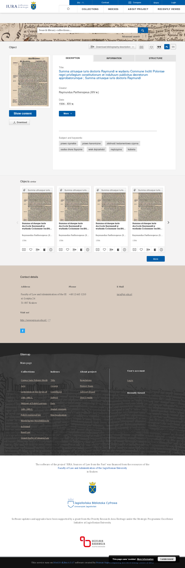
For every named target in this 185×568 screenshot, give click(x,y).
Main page (26, 363)
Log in (130, 380)
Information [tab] (114, 58)
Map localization (59, 414)
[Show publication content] (44, 249)
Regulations (86, 380)
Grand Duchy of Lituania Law (35, 438)
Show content (23, 113)
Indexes (113, 9)
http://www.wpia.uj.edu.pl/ (33, 320)
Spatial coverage (59, 409)
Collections (90, 9)
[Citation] (159, 46)
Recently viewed (169, 9)
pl (83, 2)
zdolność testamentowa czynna (122, 143)
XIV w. (70, 103)
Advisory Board (87, 391)
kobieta (131, 149)
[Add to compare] (141, 46)
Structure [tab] (155, 58)
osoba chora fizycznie (71, 149)
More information (145, 559)
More (155, 258)
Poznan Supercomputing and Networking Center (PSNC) (125, 562)
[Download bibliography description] (37, 249)
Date (53, 403)
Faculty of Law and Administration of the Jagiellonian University (92, 468)
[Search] (143, 30)
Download (21, 122)
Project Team (86, 386)
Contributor (56, 391)
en (173, 46)
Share (156, 2)
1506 (62, 103)
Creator (54, 386)
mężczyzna (116, 149)
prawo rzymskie (68, 143)
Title (53, 380)
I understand (166, 559)
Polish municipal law (31, 414)
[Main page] (68, 8)
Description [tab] (73, 58)
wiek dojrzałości (97, 149)
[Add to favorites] (151, 46)
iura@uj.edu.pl (124, 294)
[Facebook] (22, 330)
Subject (54, 397)
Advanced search (131, 36)
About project (138, 9)
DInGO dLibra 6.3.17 (63, 562)
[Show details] (50, 249)
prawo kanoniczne (91, 143)
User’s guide (86, 397)
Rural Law (25, 432)
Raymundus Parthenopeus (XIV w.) (79, 92)
